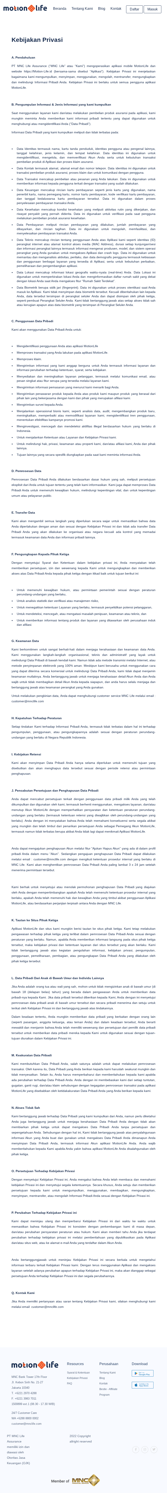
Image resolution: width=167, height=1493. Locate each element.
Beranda (59, 8)
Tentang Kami (82, 8)
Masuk (152, 9)
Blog (101, 8)
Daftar (134, 9)
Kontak (115, 8)
